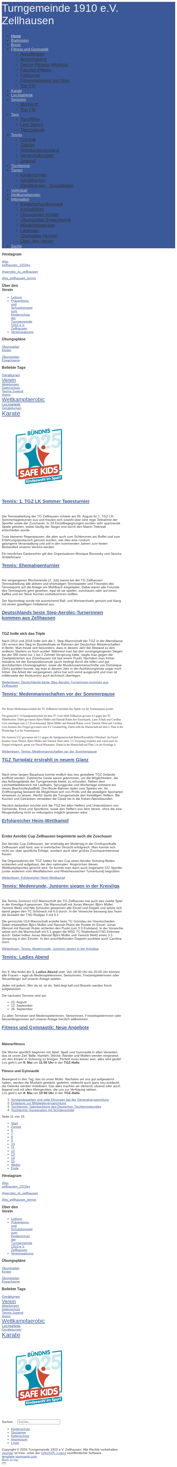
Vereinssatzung (22, 332)
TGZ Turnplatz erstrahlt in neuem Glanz (45, 759)
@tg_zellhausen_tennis (19, 278)
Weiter (16, 1165)
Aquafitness (32, 54)
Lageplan (29, 230)
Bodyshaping (33, 59)
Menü (6, 28)
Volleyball (19, 190)
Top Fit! (27, 85)
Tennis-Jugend (12, 391)
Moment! (29, 104)
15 (13, 1161)
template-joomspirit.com (19, 1456)
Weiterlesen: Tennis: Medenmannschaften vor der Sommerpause (49, 751)
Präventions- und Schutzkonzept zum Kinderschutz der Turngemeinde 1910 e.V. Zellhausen (21, 314)
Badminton (20, 40)
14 (13, 1158)
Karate (16, 91)
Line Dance (31, 124)
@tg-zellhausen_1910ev (16, 263)
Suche (16, 246)
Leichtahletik (11, 404)
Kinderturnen (33, 174)
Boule (16, 45)
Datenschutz (11, 388)
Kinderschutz (20, 1429)
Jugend (27, 160)
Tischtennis (20, 166)
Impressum (19, 1439)
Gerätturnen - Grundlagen (47, 185)
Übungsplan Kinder (39, 214)
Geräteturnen (11, 408)
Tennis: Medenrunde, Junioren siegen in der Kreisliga (60, 885)
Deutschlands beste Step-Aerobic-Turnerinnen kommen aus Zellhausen (52, 615)
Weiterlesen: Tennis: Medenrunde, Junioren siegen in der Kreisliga (50, 949)
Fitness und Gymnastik (29, 49)
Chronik (28, 139)
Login (15, 1443)
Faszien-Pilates (35, 69)
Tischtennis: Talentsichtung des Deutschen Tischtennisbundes (56, 1106)
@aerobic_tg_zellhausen (20, 271)
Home (16, 36)
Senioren (18, 99)
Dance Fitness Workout (44, 64)
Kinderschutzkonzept (41, 204)
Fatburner (30, 75)
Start (14, 1123)
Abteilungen (10, 384)
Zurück (16, 1126)
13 (13, 1154)
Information (20, 199)
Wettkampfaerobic (26, 195)
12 (13, 1151)
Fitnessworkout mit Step (45, 80)
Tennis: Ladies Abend (25, 957)
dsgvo (6, 394)
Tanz (15, 114)
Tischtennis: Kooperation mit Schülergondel (42, 1110)
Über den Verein (36, 241)
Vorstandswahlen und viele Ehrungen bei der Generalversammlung (60, 1099)
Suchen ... (9, 1422)
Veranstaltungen (36, 155)
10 (13, 1144)
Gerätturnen (32, 180)
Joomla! (7, 1453)
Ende (15, 1168)
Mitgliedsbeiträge (37, 225)
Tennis (16, 135)
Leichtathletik (22, 95)
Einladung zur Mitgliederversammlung (38, 1103)
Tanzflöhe (30, 119)
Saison (27, 144)
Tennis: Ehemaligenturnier (31, 565)
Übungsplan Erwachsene (45, 219)
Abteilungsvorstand (39, 150)
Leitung (16, 297)
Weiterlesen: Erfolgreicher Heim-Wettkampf (33, 877)
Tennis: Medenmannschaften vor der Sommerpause (58, 693)
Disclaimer (18, 1432)
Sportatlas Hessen (39, 235)
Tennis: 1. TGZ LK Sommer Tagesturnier (46, 501)
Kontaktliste (32, 209)
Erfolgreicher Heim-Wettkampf (35, 820)
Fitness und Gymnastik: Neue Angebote (45, 1027)
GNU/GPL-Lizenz (53, 1453)
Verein (9, 379)
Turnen (17, 170)
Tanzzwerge (32, 129)
